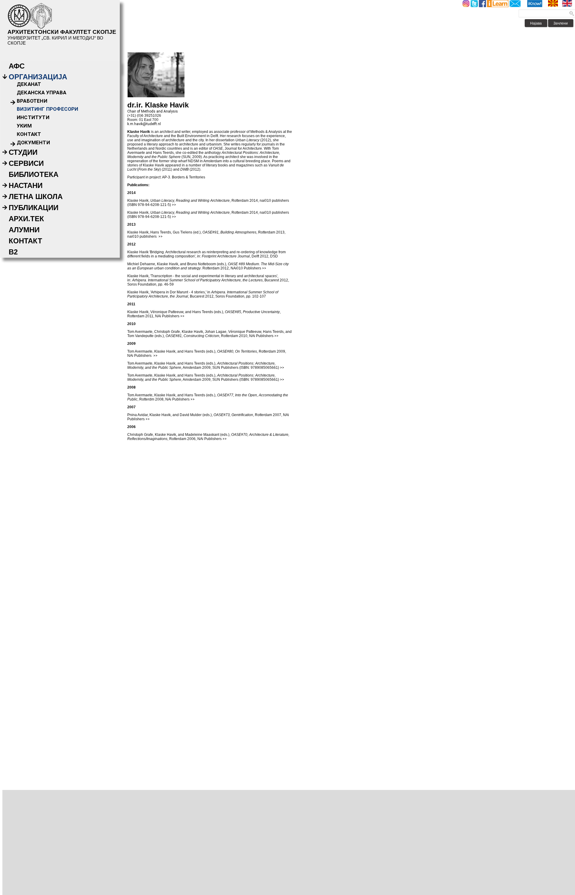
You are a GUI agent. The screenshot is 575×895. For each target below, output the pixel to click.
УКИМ (24, 126)
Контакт (29, 134)
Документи (33, 142)
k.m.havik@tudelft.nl (144, 124)
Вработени (32, 101)
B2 (13, 252)
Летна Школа (36, 196)
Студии (23, 152)
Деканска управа (41, 92)
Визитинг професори (47, 109)
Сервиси (26, 163)
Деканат (29, 84)
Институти (33, 117)
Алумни (24, 230)
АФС (17, 66)
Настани (26, 185)
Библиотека (33, 174)
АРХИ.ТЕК (26, 219)
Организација (38, 77)
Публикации (33, 208)
